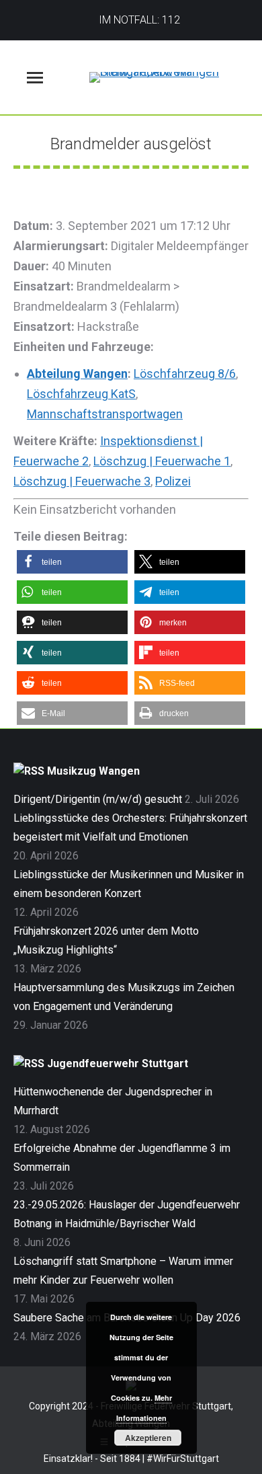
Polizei (173, 481)
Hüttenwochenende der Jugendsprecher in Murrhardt (112, 1101)
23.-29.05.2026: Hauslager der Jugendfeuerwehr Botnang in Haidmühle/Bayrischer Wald (126, 1214)
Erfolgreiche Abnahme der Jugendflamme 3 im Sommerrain (121, 1157)
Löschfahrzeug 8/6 (185, 373)
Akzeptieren (148, 1438)
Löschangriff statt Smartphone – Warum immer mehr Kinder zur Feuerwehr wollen (123, 1270)
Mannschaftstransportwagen (105, 414)
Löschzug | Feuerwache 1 (161, 461)
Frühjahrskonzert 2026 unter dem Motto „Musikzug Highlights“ (106, 940)
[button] (72, 562)
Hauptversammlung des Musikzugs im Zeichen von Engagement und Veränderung (123, 997)
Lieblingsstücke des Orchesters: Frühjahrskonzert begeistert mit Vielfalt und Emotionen (130, 827)
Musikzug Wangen (93, 771)
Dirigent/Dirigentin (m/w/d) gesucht (97, 799)
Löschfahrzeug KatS (81, 394)
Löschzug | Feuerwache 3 (81, 481)
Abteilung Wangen (77, 373)
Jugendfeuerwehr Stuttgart (117, 1063)
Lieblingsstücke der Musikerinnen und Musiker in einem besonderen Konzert (128, 884)
